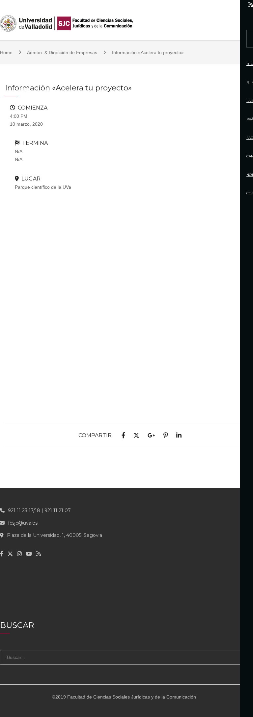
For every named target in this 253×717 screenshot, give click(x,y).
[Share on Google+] (151, 436)
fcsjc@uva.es (23, 523)
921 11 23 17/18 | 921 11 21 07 (39, 510)
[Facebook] (194, 5)
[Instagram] (221, 5)
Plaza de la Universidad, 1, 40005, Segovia (54, 535)
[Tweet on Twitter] (136, 436)
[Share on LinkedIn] (179, 436)
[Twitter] (207, 5)
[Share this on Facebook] (123, 436)
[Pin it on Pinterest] (165, 436)
